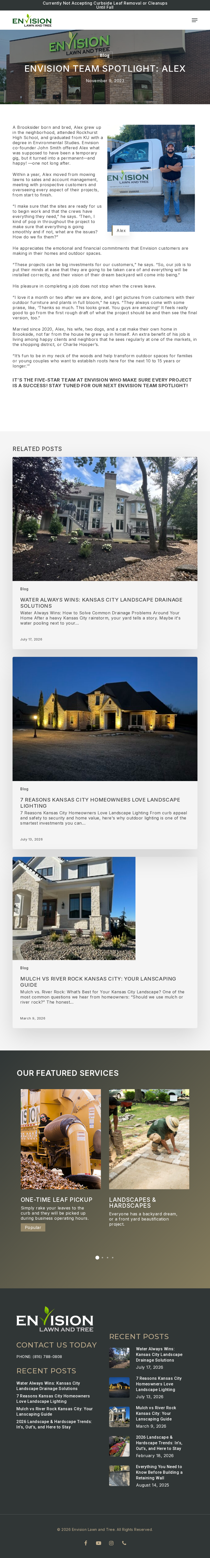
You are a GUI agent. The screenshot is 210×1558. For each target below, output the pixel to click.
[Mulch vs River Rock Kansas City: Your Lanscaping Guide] (105, 942)
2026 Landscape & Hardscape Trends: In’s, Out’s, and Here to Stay (54, 1424)
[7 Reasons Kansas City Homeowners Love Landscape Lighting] (105, 753)
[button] (194, 20)
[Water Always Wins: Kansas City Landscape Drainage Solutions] (105, 553)
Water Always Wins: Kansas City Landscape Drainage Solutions (48, 1386)
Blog (105, 55)
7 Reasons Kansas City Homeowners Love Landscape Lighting (53, 1399)
